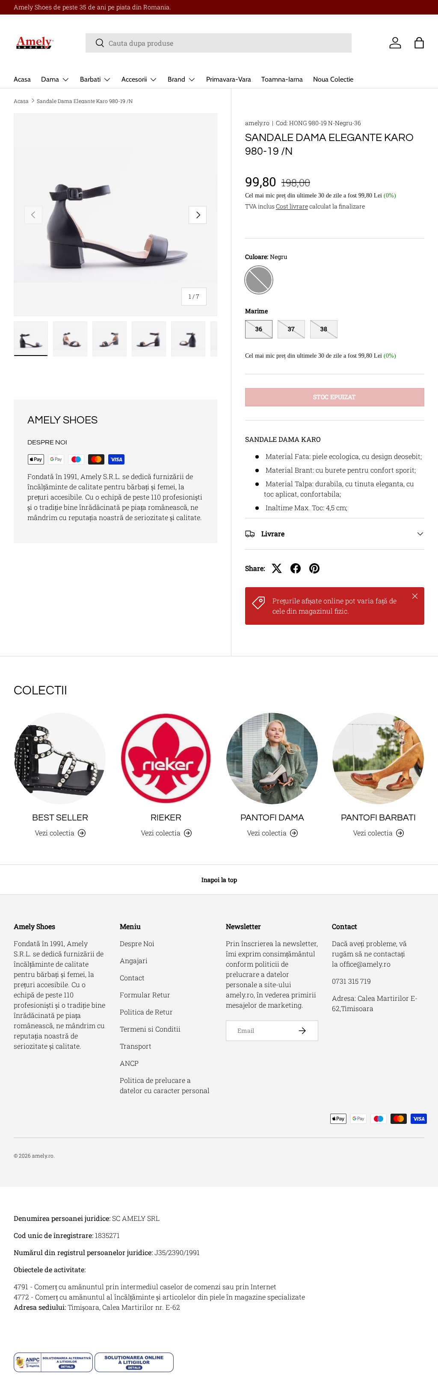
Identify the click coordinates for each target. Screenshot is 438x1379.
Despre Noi (137, 943)
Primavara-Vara (228, 79)
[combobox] (219, 43)
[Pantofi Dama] (272, 758)
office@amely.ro (365, 963)
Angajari (134, 960)
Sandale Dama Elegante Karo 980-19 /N (85, 100)
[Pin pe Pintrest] (314, 568)
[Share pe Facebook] (295, 568)
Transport (135, 1045)
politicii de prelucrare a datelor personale (257, 974)
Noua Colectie (333, 79)
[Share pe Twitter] (276, 568)
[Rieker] (166, 758)
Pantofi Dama (272, 818)
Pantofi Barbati (378, 818)
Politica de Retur (146, 1011)
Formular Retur (145, 994)
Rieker (166, 818)
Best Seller (60, 818)
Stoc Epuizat (334, 397)
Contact (132, 977)
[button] (419, 42)
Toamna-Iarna (282, 79)
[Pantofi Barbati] (378, 758)
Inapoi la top (219, 880)
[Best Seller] (60, 758)
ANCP (129, 1063)
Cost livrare (292, 206)
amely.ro (257, 123)
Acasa (22, 79)
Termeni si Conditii (150, 1028)
